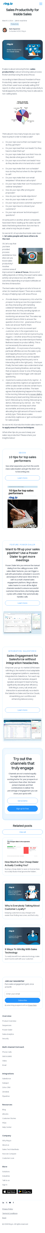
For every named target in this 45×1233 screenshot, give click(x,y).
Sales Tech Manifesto (10, 1149)
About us (5, 1145)
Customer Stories (9, 1118)
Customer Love (8, 1158)
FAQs (4, 1123)
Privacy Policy (7, 1209)
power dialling (36, 394)
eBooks (5, 1114)
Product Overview (9, 1021)
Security (5, 1038)
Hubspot (5, 1083)
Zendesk (5, 1092)
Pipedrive (6, 1096)
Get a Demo (22, 801)
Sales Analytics (8, 1034)
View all (22, 832)
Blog (4, 1110)
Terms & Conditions (9, 1213)
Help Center (7, 1127)
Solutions (5, 1172)
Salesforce (6, 1079)
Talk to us (5, 1180)
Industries (6, 1176)
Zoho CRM (6, 1087)
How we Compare (9, 1154)
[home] (7, 3)
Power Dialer (7, 1030)
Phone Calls (7, 1052)
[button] (40, 4)
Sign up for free (22, 808)
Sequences (6, 1025)
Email (4, 1065)
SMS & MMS (7, 1056)
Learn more (22, 478)
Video (4, 1061)
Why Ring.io (6, 1141)
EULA (4, 1218)
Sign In (4, 1185)
